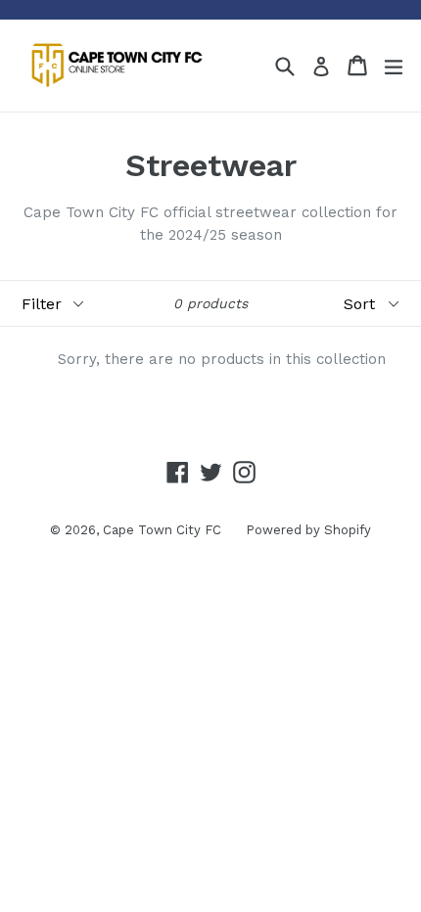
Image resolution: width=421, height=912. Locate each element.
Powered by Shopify (308, 530)
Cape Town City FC (162, 530)
